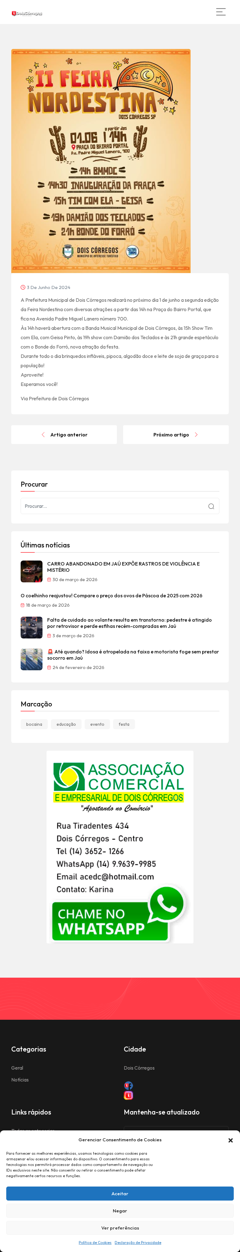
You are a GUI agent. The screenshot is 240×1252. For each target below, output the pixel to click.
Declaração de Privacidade (138, 1242)
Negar (120, 1211)
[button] (231, 1140)
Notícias (20, 1079)
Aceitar (120, 1194)
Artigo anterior (69, 434)
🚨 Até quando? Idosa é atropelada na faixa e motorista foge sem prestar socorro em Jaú (133, 654)
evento (97, 724)
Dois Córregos (139, 1068)
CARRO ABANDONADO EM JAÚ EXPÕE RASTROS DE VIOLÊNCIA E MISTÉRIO (123, 567)
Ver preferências (120, 1228)
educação (66, 724)
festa (124, 724)
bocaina (34, 724)
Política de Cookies (95, 1242)
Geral (17, 1068)
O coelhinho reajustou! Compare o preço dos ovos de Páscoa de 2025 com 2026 (111, 595)
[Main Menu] (221, 12)
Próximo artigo (171, 434)
